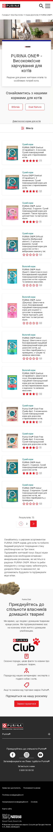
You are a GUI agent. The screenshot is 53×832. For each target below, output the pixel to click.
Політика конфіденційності (13, 795)
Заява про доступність (11, 788)
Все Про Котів (17, 15)
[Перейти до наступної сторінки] (33, 523)
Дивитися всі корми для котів (27, 121)
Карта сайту (7, 809)
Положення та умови (31, 788)
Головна (5, 15)
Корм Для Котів (32, 15)
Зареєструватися (26, 703)
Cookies (34, 802)
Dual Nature (35, 107)
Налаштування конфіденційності (15, 802)
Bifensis (16, 107)
